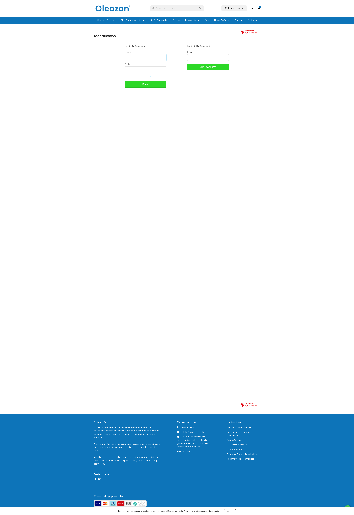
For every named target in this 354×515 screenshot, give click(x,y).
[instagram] (99, 479)
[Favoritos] (252, 8)
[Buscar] (200, 8)
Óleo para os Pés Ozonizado (186, 20)
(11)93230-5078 (187, 427)
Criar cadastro (208, 67)
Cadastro (252, 20)
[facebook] (95, 479)
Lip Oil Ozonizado (158, 20)
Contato (239, 20)
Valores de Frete (235, 449)
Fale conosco (183, 451)
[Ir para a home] (112, 8)
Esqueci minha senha (158, 77)
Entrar (145, 84)
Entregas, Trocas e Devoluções (242, 454)
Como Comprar (234, 440)
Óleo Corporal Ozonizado (133, 20)
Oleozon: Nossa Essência (217, 20)
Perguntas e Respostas (238, 445)
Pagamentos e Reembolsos (240, 459)
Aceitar (230, 511)
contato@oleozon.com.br (192, 432)
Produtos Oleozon (106, 20)
